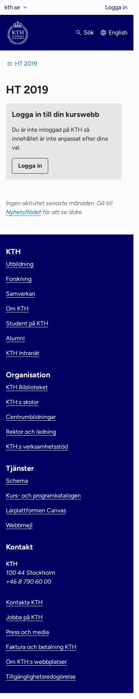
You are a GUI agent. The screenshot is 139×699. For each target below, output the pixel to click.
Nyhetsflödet (23, 212)
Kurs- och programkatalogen (43, 495)
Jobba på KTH (24, 617)
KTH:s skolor (22, 402)
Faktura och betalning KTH (41, 646)
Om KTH (17, 308)
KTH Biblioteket (27, 387)
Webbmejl (19, 525)
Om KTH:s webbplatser (36, 661)
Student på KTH (27, 323)
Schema (17, 480)
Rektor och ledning (31, 431)
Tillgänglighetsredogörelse (41, 676)
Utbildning (19, 264)
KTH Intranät (22, 353)
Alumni (15, 338)
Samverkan (20, 293)
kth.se (12, 7)
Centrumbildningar (31, 416)
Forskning (19, 278)
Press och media (27, 632)
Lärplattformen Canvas (36, 510)
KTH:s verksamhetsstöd (37, 446)
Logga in (116, 7)
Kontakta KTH (24, 602)
